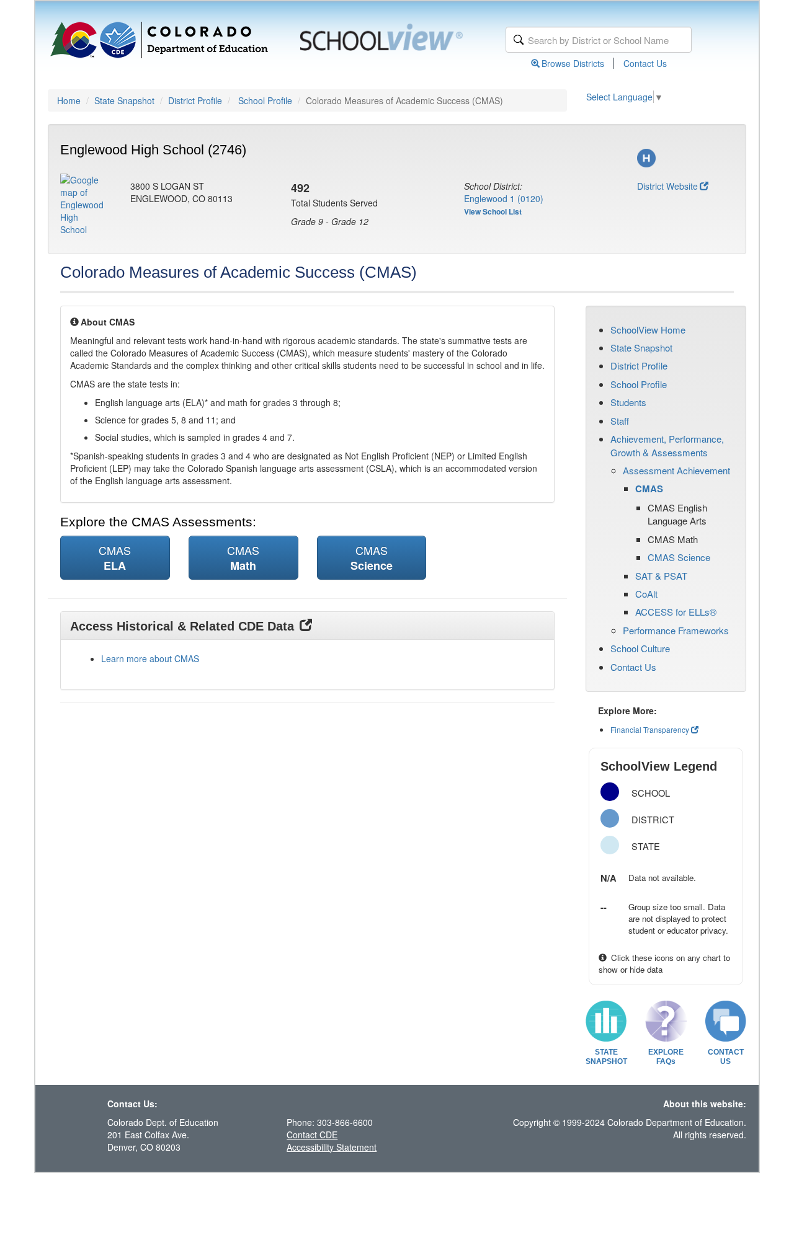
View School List (493, 211)
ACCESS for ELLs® (675, 611)
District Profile (195, 100)
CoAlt (646, 593)
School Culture (640, 648)
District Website (667, 186)
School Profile (265, 100)
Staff (619, 420)
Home (69, 100)
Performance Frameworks (676, 630)
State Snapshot (124, 100)
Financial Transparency (649, 729)
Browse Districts (573, 63)
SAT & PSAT (661, 575)
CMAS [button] (115, 557)
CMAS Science (679, 557)
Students (628, 402)
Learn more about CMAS (150, 658)
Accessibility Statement (332, 1147)
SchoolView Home (647, 329)
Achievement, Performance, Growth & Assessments (667, 445)
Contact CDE (312, 1134)
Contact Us (645, 63)
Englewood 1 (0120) (503, 198)
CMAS (649, 488)
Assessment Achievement (676, 470)
